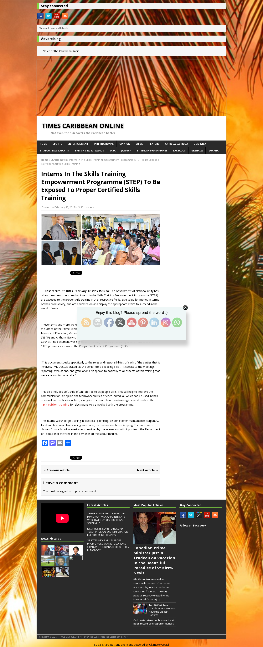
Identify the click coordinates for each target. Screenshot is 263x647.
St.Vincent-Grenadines (152, 150)
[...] (158, 599)
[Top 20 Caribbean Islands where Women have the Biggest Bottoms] (140, 611)
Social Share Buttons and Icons (113, 644)
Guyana (214, 150)
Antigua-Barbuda (176, 144)
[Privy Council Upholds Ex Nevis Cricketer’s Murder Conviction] (62, 575)
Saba (113, 150)
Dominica (200, 144)
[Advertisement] (131, 87)
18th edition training (55, 404)
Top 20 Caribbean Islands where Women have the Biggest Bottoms (162, 610)
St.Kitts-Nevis (86, 207)
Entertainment (78, 144)
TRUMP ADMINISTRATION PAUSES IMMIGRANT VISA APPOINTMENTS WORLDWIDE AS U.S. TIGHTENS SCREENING (106, 518)
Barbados (179, 150)
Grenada (197, 150)
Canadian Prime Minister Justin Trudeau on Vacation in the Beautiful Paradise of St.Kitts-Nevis (154, 560)
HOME (43, 144)
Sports (57, 144)
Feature (154, 144)
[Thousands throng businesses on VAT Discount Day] (76, 564)
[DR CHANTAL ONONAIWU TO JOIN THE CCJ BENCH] (76, 553)
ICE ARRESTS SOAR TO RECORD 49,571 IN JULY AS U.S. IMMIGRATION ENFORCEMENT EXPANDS (107, 532)
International (104, 144)
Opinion (124, 144)
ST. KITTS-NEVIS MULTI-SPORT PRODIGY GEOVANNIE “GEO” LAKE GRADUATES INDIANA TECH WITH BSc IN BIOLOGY (108, 545)
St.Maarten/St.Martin (54, 150)
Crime (139, 144)
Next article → (147, 470)
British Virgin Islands (89, 150)
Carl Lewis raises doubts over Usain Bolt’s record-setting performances (154, 622)
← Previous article (56, 470)
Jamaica (126, 150)
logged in (65, 491)
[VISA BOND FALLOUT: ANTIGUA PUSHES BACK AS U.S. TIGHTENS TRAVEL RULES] (62, 553)
